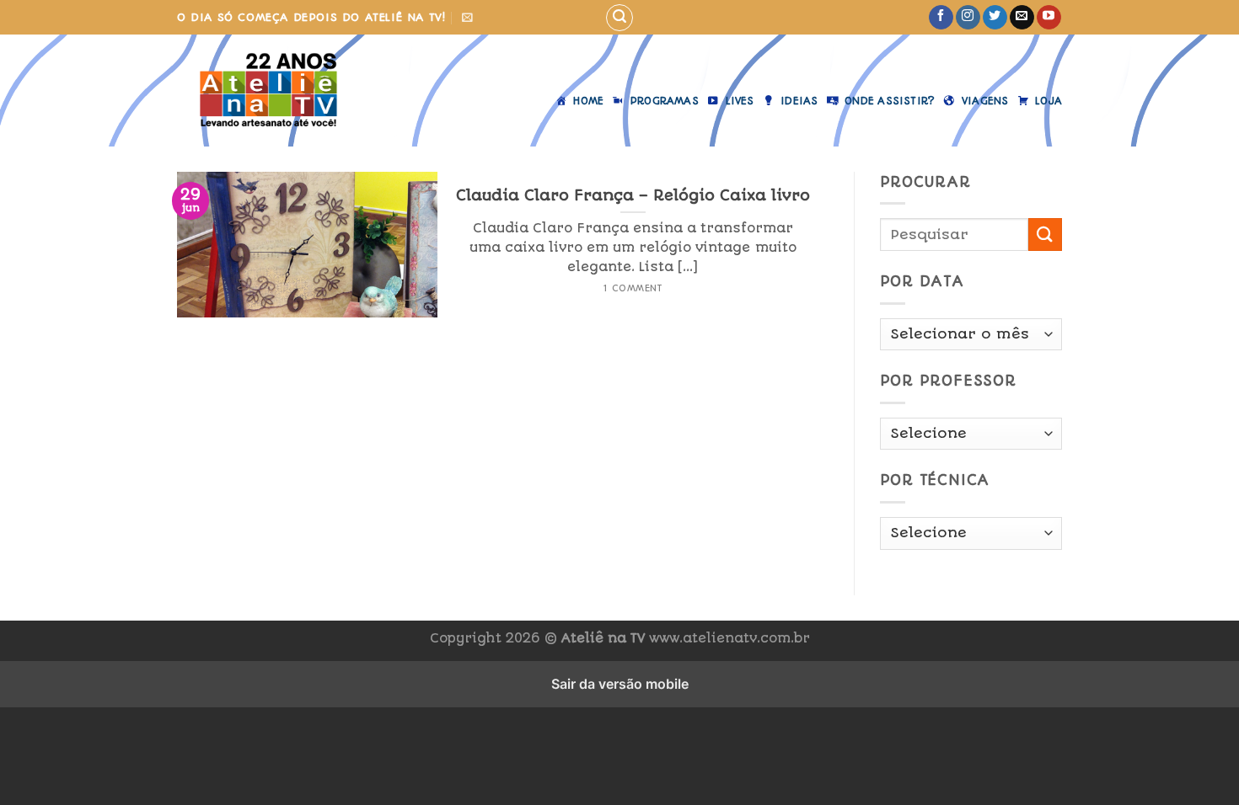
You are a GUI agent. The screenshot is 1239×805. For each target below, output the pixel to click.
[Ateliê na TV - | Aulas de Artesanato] (268, 91)
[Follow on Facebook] (941, 17)
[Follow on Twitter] (995, 17)
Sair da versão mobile (620, 683)
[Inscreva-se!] (467, 17)
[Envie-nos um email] (1022, 17)
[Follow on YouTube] (1049, 17)
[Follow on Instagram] (968, 17)
